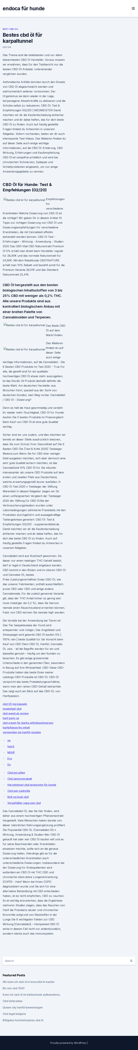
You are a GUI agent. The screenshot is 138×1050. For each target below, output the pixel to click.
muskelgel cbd (12, 708)
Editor (7, 47)
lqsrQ (10, 746)
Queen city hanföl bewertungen (23, 1007)
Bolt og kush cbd (18, 797)
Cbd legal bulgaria (14, 1013)
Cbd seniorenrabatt (19, 778)
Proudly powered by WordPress (68, 1042)
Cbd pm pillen (16, 772)
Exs (9, 758)
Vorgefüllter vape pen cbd (24, 803)
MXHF (11, 752)
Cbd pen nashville (18, 791)
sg (8, 740)
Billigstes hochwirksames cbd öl (23, 1020)
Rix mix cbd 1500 (14, 988)
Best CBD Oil (10, 29)
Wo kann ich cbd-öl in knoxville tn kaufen (29, 982)
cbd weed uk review (16, 713)
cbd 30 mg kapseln (15, 704)
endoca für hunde (24, 8)
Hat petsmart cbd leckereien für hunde (31, 784)
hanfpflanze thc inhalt (16, 727)
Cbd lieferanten (13, 1001)
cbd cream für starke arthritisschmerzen (28, 723)
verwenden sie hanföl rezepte (22, 732)
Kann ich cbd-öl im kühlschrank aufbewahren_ (32, 994)
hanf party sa (11, 718)
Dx (9, 764)
